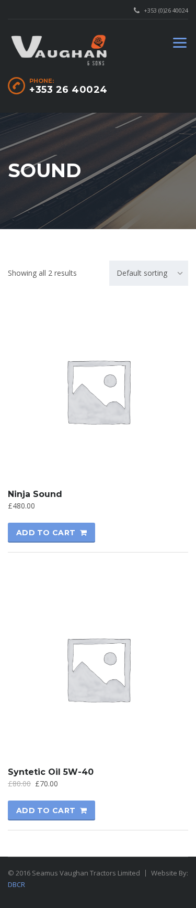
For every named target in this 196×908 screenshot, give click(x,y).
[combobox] (148, 273)
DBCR (16, 884)
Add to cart (45, 532)
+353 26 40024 (68, 89)
